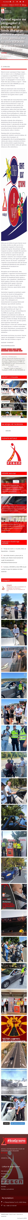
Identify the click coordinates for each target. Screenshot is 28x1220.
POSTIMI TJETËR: (13, 368)
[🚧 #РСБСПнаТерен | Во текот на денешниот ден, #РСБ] (14, 659)
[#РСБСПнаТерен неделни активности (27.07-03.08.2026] (14, 976)
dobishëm (9, 349)
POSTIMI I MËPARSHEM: (13, 361)
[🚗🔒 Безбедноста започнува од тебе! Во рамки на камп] (14, 817)
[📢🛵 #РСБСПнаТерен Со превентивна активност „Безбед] (14, 738)
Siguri (20, 350)
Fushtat (3, 1176)
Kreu (2, 56)
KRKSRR (8, 431)
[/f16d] (14, 1)
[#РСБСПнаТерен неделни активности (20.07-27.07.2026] (14, 1108)
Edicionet (4, 1181)
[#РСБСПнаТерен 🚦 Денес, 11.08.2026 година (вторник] (14, 791)
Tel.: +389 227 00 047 (10, 1205)
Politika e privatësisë (7, 1189)
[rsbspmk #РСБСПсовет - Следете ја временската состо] (14, 897)
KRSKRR (10, 350)
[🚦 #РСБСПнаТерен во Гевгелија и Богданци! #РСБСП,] (14, 632)
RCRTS (25, 1218)
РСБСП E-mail (12, 1214)
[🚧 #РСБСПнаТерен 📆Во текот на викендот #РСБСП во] (14, 685)
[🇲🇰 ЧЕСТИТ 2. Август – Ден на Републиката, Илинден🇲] (14, 1029)
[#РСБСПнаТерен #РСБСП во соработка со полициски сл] (14, 764)
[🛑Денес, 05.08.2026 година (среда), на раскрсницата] (14, 949)
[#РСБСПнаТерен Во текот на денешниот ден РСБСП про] (14, 844)
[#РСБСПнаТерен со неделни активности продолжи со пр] (14, 1002)
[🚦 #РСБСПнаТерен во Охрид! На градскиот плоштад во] (14, 712)
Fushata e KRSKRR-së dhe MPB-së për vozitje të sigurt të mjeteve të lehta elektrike (13, 569)
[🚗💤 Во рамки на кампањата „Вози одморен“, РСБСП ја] (14, 923)
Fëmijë (14, 349)
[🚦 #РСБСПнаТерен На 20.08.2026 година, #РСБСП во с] (14, 606)
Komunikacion (5, 350)
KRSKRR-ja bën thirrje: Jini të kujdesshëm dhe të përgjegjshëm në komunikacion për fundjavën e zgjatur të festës (13, 508)
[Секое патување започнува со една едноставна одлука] (14, 1081)
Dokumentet (4, 1184)
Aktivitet (7, 56)
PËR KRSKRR (5, 1171)
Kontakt (3, 1186)
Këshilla (19, 349)
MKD (23, 5)
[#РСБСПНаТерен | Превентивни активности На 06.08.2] (14, 870)
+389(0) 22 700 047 (13, 5)
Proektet (16, 350)
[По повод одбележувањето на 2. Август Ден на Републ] (14, 1055)
